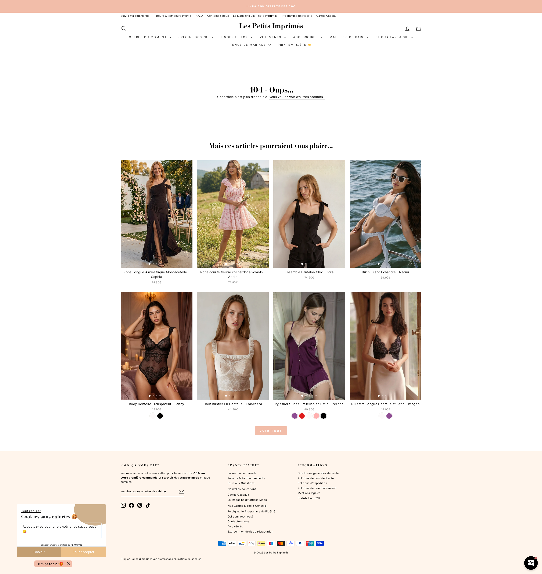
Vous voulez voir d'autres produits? (297, 97)
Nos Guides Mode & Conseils (247, 505)
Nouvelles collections (242, 489)
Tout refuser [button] (31, 511)
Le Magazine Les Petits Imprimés (255, 15)
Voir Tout (271, 430)
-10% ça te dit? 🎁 (50, 564)
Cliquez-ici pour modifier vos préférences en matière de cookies (161, 558)
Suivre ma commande (135, 15)
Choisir (39, 552)
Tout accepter (84, 552)
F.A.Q (199, 15)
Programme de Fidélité (297, 15)
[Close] (68, 564)
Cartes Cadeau (326, 15)
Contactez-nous (218, 15)
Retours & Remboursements (172, 15)
